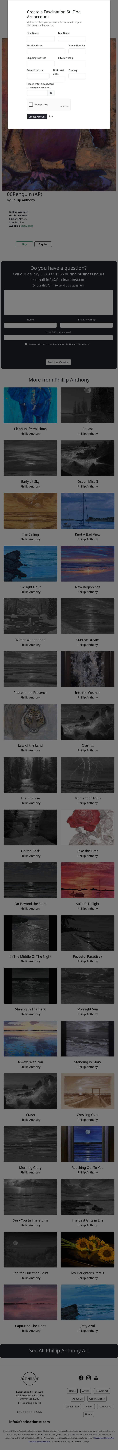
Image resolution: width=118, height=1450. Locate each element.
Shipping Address (36, 57)
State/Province (35, 70)
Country (72, 70)
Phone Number (76, 45)
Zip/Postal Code (58, 72)
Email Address (34, 45)
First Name (33, 33)
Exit (51, 116)
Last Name (64, 33)
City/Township (66, 57)
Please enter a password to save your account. (40, 85)
